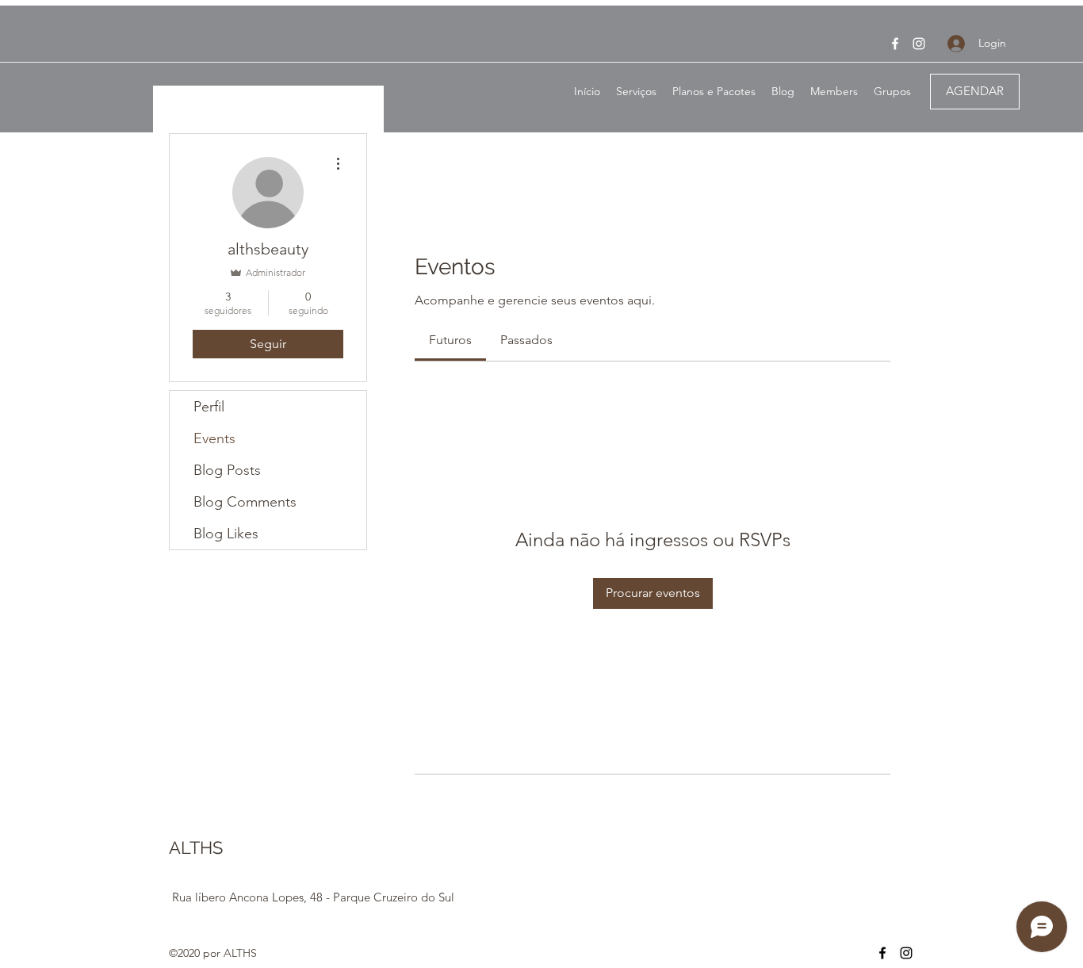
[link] (450, 339)
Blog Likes (225, 533)
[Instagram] (919, 44)
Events (214, 438)
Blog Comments (245, 502)
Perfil (208, 406)
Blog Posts (227, 470)
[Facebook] (895, 44)
